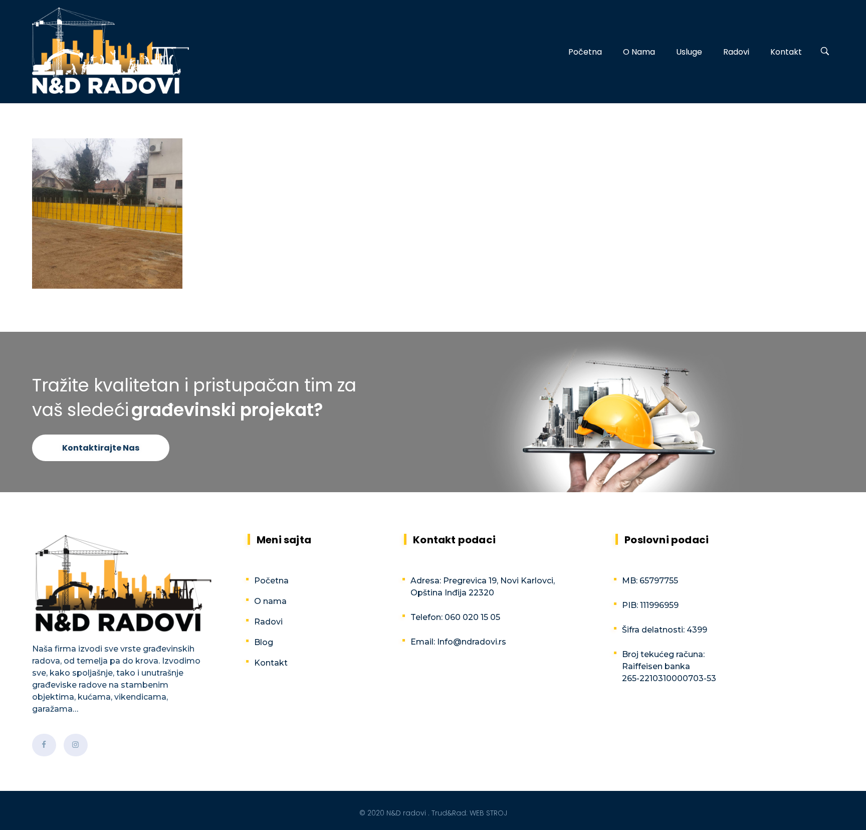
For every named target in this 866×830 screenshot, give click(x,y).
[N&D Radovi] (110, 51)
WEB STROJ (488, 813)
